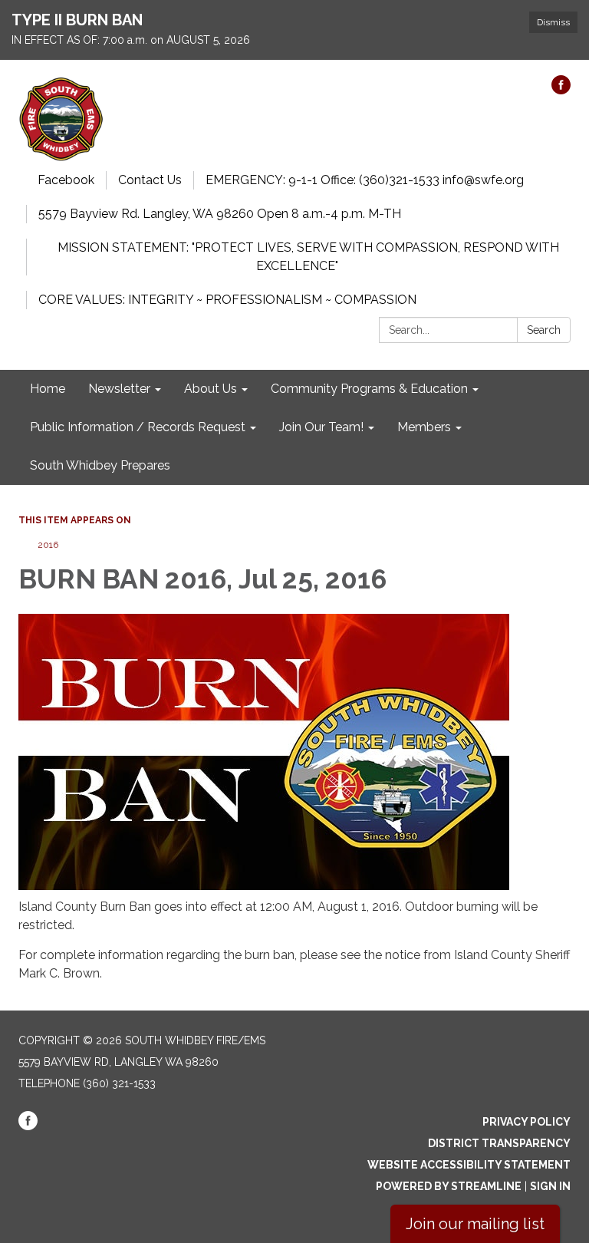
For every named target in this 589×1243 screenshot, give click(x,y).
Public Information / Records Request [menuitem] (137, 427)
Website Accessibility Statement (469, 1165)
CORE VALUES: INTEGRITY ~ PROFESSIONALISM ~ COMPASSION (227, 299)
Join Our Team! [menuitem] (321, 427)
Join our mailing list (475, 1224)
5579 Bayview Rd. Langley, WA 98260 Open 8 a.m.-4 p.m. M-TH (219, 213)
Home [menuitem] (47, 388)
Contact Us (150, 180)
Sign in (550, 1186)
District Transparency (499, 1143)
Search (544, 330)
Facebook (66, 180)
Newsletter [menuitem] (119, 388)
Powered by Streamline (449, 1186)
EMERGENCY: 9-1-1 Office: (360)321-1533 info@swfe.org (365, 180)
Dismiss (553, 22)
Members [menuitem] (424, 427)
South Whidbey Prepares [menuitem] (100, 465)
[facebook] (561, 90)
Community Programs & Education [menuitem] (369, 388)
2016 (48, 544)
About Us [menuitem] (210, 388)
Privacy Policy (526, 1122)
